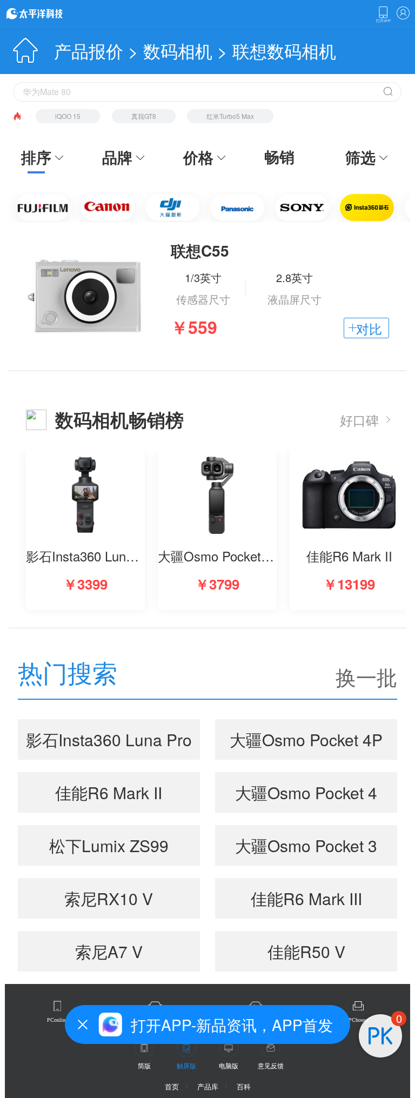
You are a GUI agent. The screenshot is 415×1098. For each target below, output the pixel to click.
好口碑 (359, 419)
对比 (369, 328)
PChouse (358, 1020)
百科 (244, 1086)
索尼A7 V (109, 951)
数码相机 (177, 50)
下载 (383, 14)
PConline (57, 1020)
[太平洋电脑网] (49, 13)
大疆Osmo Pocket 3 (306, 845)
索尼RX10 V (108, 898)
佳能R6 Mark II (108, 792)
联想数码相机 (284, 50)
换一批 (366, 676)
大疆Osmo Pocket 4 (306, 792)
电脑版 (228, 1065)
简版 (144, 1065)
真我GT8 (143, 115)
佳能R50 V (306, 951)
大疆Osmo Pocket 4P (306, 739)
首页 (172, 1086)
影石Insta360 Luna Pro (109, 739)
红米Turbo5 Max (230, 115)
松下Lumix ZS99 (109, 845)
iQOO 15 (68, 115)
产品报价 (88, 50)
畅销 (279, 157)
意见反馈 (271, 1065)
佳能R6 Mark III (306, 898)
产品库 (207, 1086)
